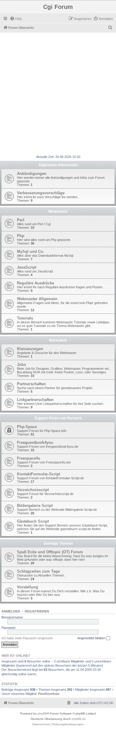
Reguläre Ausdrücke (35, 283)
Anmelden (10, 611)
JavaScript (26, 267)
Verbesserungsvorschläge (41, 193)
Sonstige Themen (58, 543)
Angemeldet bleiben (91, 638)
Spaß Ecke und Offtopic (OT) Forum (50, 552)
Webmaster (58, 211)
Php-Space (27, 426)
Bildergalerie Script (35, 505)
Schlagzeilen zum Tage (38, 571)
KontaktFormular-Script (38, 474)
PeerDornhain (48, 693)
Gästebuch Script (33, 521)
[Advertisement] (58, 94)
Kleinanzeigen (30, 349)
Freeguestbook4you (35, 442)
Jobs (21, 364)
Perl (20, 220)
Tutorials (25, 318)
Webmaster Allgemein (37, 299)
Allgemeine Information (58, 165)
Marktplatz (58, 340)
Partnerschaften (31, 384)
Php (20, 236)
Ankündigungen (31, 173)
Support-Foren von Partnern (58, 418)
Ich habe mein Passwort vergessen (27, 638)
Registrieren (37, 611)
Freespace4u (28, 458)
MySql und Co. (30, 251)
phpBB (42, 713)
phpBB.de (79, 718)
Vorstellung (27, 587)
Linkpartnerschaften (35, 399)
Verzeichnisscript (33, 490)
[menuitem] (16, 18)
